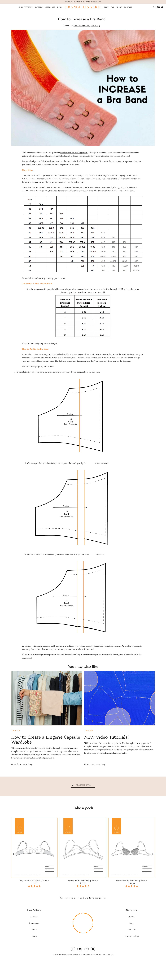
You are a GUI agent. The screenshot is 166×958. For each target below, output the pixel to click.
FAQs (34, 936)
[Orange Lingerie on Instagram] (93, 949)
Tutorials (15, 730)
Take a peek (83, 807)
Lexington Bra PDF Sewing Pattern (83, 880)
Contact (128, 7)
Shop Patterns (26, 7)
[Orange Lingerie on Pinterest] (86, 949)
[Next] (152, 854)
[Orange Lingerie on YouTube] (79, 949)
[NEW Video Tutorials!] (119, 698)
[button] (83, 886)
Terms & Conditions (81, 954)
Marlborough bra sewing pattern (73, 152)
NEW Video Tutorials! (106, 737)
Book (59, 7)
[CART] (162, 7)
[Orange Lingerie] (83, 7)
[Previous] (14, 854)
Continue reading (21, 764)
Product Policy (132, 936)
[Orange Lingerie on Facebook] (73, 949)
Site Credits (108, 954)
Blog (106, 7)
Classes (38, 7)
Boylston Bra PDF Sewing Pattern (34, 880)
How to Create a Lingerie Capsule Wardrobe (45, 739)
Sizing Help (131, 910)
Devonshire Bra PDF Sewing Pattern (131, 880)
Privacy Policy (96, 954)
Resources (50, 7)
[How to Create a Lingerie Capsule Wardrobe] (46, 698)
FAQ (112, 7)
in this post (93, 161)
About (119, 7)
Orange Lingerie (65, 954)
